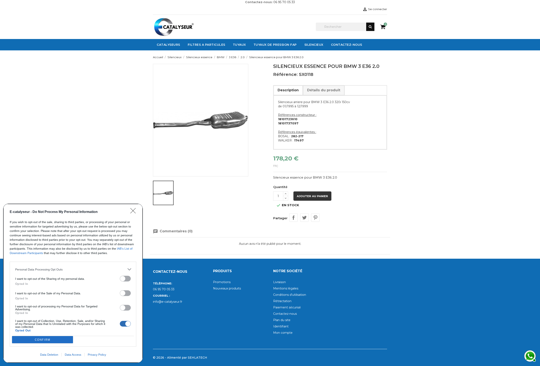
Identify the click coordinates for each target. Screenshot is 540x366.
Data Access (73, 354)
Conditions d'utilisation (289, 295)
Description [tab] (288, 90)
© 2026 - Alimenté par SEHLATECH (180, 357)
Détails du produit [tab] (323, 90)
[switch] (125, 278)
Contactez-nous (285, 314)
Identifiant (281, 326)
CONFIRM (42, 339)
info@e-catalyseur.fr (167, 302)
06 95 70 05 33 (284, 2)
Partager (293, 217)
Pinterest (315, 217)
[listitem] (73, 269)
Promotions (222, 282)
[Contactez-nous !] (529, 355)
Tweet (304, 217)
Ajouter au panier (312, 196)
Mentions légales (285, 288)
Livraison (279, 282)
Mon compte (283, 333)
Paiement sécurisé (287, 307)
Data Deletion (49, 354)
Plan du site (281, 320)
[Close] (134, 212)
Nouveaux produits (227, 288)
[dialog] (73, 283)
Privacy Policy (97, 354)
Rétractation (282, 301)
